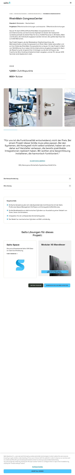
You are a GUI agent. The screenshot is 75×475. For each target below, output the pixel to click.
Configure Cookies (37, 467)
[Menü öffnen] (70, 2)
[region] (37, 464)
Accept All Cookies (37, 471)
